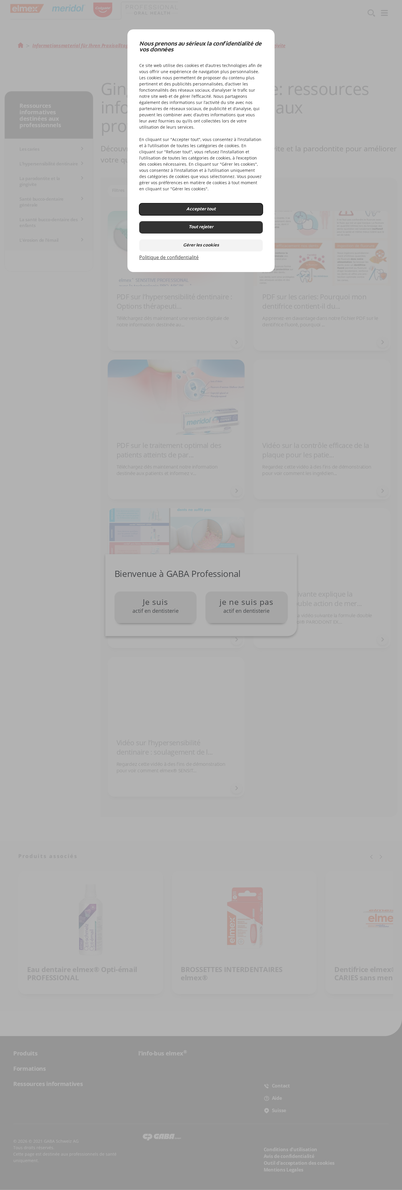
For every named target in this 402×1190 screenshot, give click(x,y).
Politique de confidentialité (169, 257)
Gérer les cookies (201, 245)
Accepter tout (201, 209)
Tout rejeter (201, 227)
